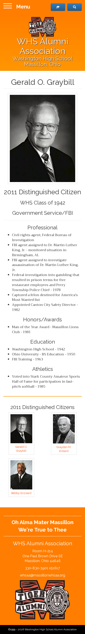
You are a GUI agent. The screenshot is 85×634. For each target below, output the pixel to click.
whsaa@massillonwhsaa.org (42, 575)
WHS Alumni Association (42, 46)
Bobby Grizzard (21, 493)
